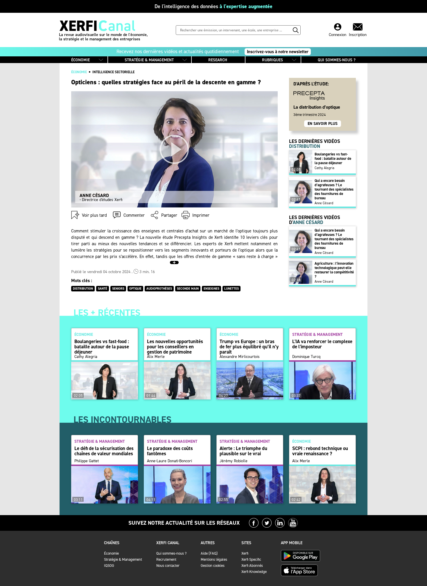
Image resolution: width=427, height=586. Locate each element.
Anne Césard (324, 203)
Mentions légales (214, 559)
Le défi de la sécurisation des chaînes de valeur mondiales (104, 451)
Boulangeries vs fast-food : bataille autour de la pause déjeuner (333, 158)
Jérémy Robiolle (233, 461)
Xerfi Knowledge (254, 571)
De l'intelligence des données (213, 6)
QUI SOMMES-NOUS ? (337, 60)
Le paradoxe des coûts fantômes (170, 451)
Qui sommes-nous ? (171, 553)
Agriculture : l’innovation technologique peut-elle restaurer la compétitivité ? (334, 270)
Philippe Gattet (86, 461)
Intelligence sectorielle (113, 72)
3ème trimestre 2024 (309, 114)
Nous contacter (168, 565)
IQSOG (109, 565)
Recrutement (166, 559)
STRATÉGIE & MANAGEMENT (149, 60)
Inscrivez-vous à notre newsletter (277, 52)
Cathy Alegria (324, 168)
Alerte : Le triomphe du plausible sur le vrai (243, 451)
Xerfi (244, 553)
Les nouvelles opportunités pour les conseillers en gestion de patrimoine (175, 346)
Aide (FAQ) (209, 553)
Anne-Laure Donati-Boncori (169, 461)
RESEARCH (217, 60)
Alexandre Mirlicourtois (240, 357)
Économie (111, 553)
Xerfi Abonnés (252, 565)
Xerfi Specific (251, 559)
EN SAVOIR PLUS (323, 123)
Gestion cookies (213, 565)
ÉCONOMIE (80, 60)
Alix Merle (156, 357)
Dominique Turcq (306, 357)
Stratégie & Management (123, 559)
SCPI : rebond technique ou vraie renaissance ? (320, 451)
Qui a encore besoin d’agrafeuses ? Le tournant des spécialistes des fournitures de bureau (334, 189)
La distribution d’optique (316, 107)
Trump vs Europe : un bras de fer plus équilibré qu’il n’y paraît (249, 346)
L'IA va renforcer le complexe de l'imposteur (322, 344)
